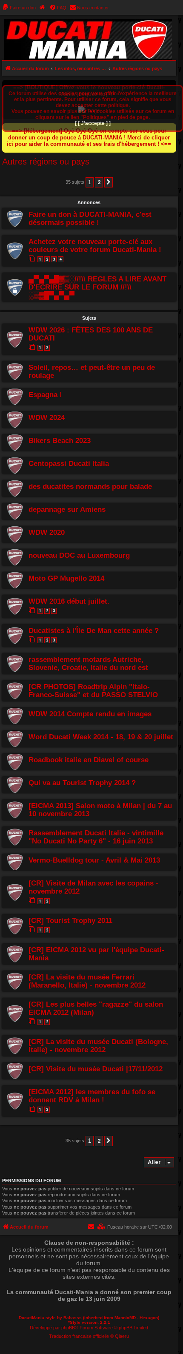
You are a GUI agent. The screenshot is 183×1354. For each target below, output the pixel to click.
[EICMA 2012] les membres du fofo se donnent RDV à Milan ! (92, 1096)
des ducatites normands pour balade (90, 486)
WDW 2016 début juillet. (69, 601)
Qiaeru (122, 1336)
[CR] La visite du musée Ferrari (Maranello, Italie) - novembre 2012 (87, 981)
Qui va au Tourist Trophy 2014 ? (82, 782)
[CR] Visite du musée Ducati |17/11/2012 (96, 1069)
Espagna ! (45, 394)
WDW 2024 (47, 417)
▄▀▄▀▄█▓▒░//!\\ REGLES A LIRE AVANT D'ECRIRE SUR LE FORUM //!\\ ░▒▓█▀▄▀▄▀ (97, 287)
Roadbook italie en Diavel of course (89, 760)
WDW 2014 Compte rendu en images (90, 714)
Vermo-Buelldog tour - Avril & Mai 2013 (94, 860)
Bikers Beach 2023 (60, 440)
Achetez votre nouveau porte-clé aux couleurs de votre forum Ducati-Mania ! (95, 245)
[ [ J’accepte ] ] (93, 123)
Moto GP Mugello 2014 (66, 578)
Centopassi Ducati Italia (69, 463)
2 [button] (98, 182)
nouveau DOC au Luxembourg (79, 555)
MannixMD (125, 1317)
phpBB (68, 1327)
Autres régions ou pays (45, 161)
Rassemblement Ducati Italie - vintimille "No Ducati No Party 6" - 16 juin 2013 (96, 837)
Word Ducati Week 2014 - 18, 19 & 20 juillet (101, 737)
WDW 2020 (47, 532)
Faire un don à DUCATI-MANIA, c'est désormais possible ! (90, 218)
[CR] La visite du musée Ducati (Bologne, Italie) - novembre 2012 (98, 1045)
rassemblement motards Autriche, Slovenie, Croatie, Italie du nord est (88, 663)
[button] (108, 182)
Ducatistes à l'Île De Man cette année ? (94, 630)
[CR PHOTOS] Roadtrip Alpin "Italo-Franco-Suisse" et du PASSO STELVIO (93, 690)
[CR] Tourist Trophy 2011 (70, 920)
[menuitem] (19, 8)
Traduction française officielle (79, 1336)
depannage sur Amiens (67, 509)
